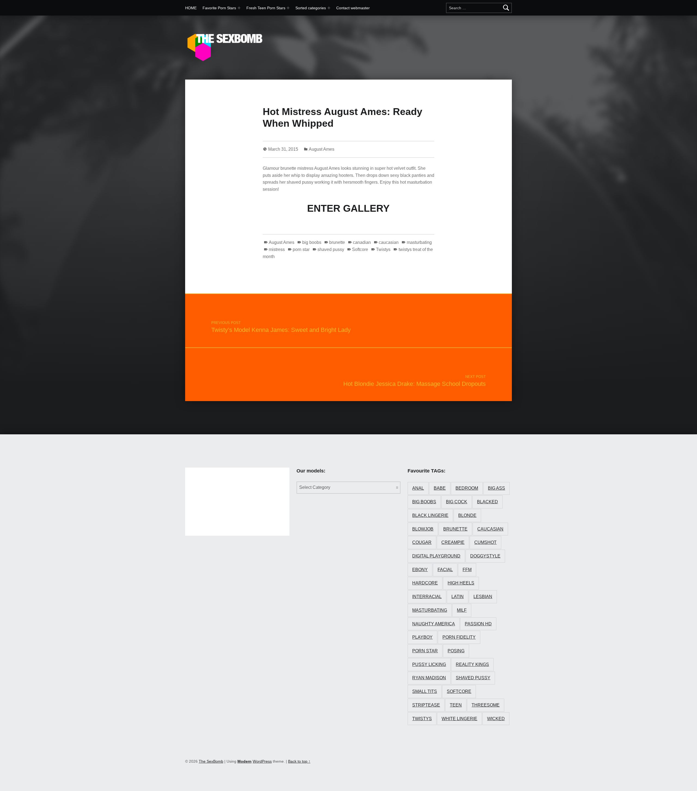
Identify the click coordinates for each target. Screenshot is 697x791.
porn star (301, 249)
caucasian (389, 242)
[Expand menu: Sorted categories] (329, 8)
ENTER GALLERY (348, 208)
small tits (424, 691)
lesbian (482, 596)
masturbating (419, 242)
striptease (426, 705)
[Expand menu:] (288, 8)
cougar (422, 542)
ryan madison (429, 677)
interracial (427, 596)
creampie (452, 542)
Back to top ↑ (299, 761)
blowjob (422, 529)
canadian (362, 242)
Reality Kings (472, 664)
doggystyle (485, 556)
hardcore (425, 583)
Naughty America (433, 624)
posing (456, 650)
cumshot (485, 542)
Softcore (360, 249)
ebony (420, 569)
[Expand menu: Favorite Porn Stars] (239, 8)
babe (440, 488)
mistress (277, 249)
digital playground (436, 556)
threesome (486, 705)
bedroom (467, 488)
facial (445, 569)
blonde (467, 515)
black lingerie (430, 515)
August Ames (321, 149)
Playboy (422, 637)
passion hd (478, 624)
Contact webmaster (353, 8)
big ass (496, 488)
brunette (337, 242)
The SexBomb (211, 761)
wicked (496, 718)
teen (456, 705)
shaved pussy (330, 249)
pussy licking (429, 664)
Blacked (487, 501)
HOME (191, 8)
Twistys (383, 249)
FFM (467, 569)
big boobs (311, 242)
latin (457, 596)
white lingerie (459, 718)
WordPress (262, 761)
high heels (461, 583)
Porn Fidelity (459, 637)
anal (418, 488)
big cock (456, 501)
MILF (462, 610)
